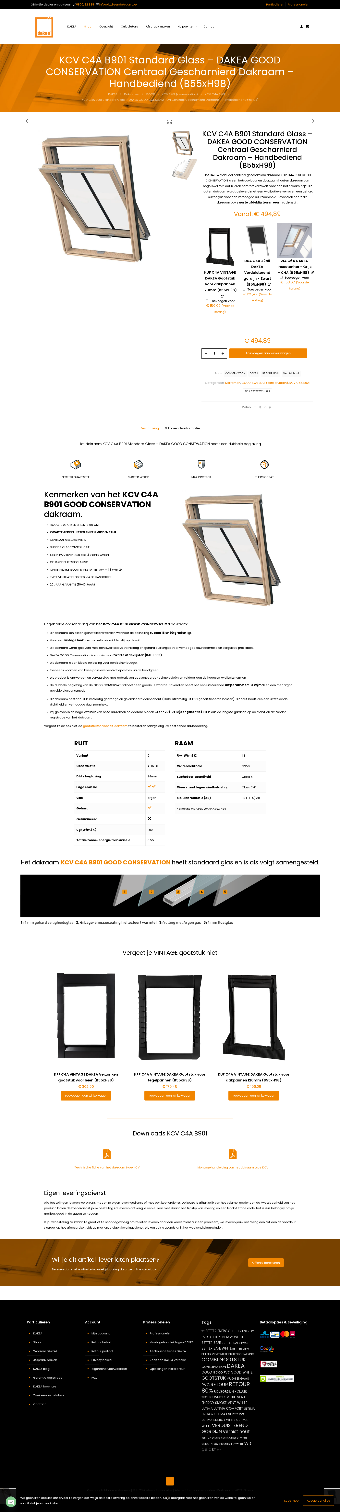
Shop (37, 1342)
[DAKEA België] (44, 26)
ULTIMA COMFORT (228, 1408)
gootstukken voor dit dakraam (105, 726)
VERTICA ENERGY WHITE (234, 1437)
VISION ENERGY (209, 1444)
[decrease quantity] (205, 353)
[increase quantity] (222, 353)
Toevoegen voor (220, 307)
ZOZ (219, 1450)
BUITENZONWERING (241, 1354)
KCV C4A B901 (215, 94)
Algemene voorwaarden (109, 1369)
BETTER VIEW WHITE (214, 1354)
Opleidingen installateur (167, 1369)
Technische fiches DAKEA (168, 1351)
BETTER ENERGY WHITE (226, 1337)
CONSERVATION (235, 373)
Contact (39, 1404)
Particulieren (275, 4)
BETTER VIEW (240, 1349)
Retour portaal (102, 1351)
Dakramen (131, 94)
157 (203, 1331)
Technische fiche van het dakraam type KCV (107, 1167)
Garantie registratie (47, 1377)
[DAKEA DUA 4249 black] (257, 240)
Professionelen (298, 4)
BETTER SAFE (211, 1342)
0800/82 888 (85, 4)
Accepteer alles (318, 1500)
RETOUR (219, 1384)
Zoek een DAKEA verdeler (168, 1360)
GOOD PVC (221, 1372)
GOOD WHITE (242, 1372)
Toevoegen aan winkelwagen (268, 353)
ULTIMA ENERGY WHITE (218, 1420)
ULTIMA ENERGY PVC (229, 1414)
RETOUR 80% (270, 373)
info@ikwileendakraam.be (118, 4)
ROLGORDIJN (224, 1391)
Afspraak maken (45, 1360)
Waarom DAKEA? (45, 1351)
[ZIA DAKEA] (294, 240)
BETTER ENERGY (217, 1331)
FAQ (94, 1377)
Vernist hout (291, 373)
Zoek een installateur (48, 1395)
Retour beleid (101, 1342)
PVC (205, 1384)
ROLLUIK (241, 1391)
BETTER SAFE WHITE (216, 1348)
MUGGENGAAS (237, 1378)
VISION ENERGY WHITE (231, 1444)
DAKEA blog (41, 1369)
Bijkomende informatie (182, 428)
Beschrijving (149, 428)
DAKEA (112, 94)
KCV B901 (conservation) (180, 94)
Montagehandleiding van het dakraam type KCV (233, 1167)
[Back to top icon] (170, 1481)
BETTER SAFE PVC (235, 1343)
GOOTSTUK (213, 1378)
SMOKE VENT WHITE (231, 1402)
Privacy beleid (101, 1360)
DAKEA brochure (44, 1386)
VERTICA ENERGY (210, 1437)
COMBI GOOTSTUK (223, 1359)
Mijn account (100, 1333)
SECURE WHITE (212, 1397)
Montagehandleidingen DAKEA (172, 1342)
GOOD (150, 94)
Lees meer (292, 1500)
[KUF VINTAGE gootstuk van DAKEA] (220, 246)
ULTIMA (207, 1408)
